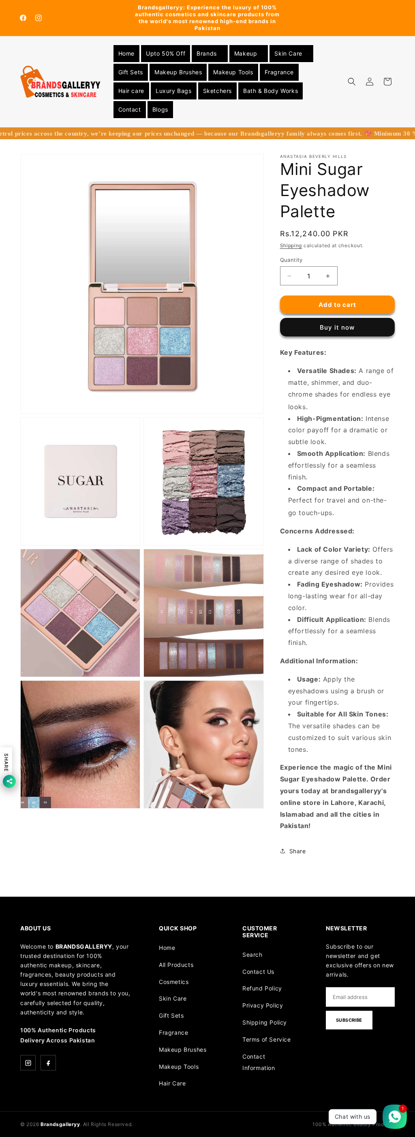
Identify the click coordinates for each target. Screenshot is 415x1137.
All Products (176, 964)
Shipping (291, 245)
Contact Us (258, 971)
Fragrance (173, 1032)
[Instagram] (28, 1062)
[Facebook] (48, 1062)
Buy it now (337, 327)
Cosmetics (173, 981)
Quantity (291, 260)
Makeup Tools (179, 1066)
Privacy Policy (262, 1005)
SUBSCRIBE (349, 1020)
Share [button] (297, 851)
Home (167, 947)
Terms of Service (266, 1039)
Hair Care (172, 1083)
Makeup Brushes (182, 1049)
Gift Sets (171, 1015)
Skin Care (172, 998)
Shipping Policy (264, 1022)
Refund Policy (262, 988)
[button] (210, 53)
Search (252, 954)
